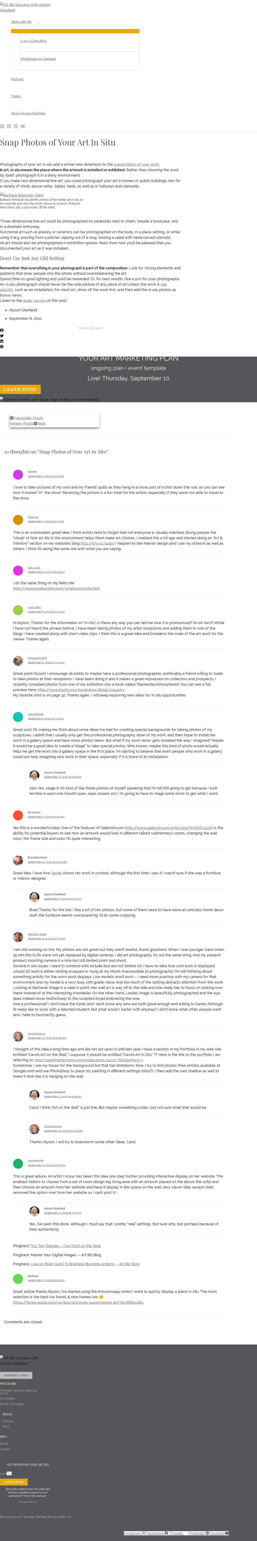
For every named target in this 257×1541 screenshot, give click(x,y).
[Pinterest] (16, 127)
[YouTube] (22, 127)
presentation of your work (136, 164)
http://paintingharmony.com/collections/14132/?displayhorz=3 (89, 1060)
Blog (6, 1426)
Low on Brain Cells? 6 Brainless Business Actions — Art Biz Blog (85, 1264)
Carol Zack (34, 607)
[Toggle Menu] (75, 31)
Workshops (7, 1398)
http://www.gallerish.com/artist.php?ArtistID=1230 (169, 828)
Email (3, 1473)
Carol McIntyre (36, 1033)
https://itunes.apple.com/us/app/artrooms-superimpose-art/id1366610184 (78, 1302)
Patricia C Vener (37, 934)
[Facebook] (9, 127)
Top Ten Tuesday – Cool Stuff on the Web (66, 1246)
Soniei (56, 873)
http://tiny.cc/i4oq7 (97, 543)
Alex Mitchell (36, 714)
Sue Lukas (34, 567)
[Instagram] (2, 127)
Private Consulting (11, 1404)
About (4, 1443)
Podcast (8, 1421)
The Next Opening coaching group (18, 1392)
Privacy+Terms (28, 1501)
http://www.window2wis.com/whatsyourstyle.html (56, 588)
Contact (5, 1449)
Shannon (33, 516)
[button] (33, 22)
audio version (35, 300)
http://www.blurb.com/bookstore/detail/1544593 (81, 690)
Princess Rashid (37, 657)
